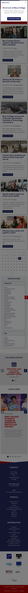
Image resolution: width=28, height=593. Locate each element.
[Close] (26, 3)
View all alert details (14, 18)
